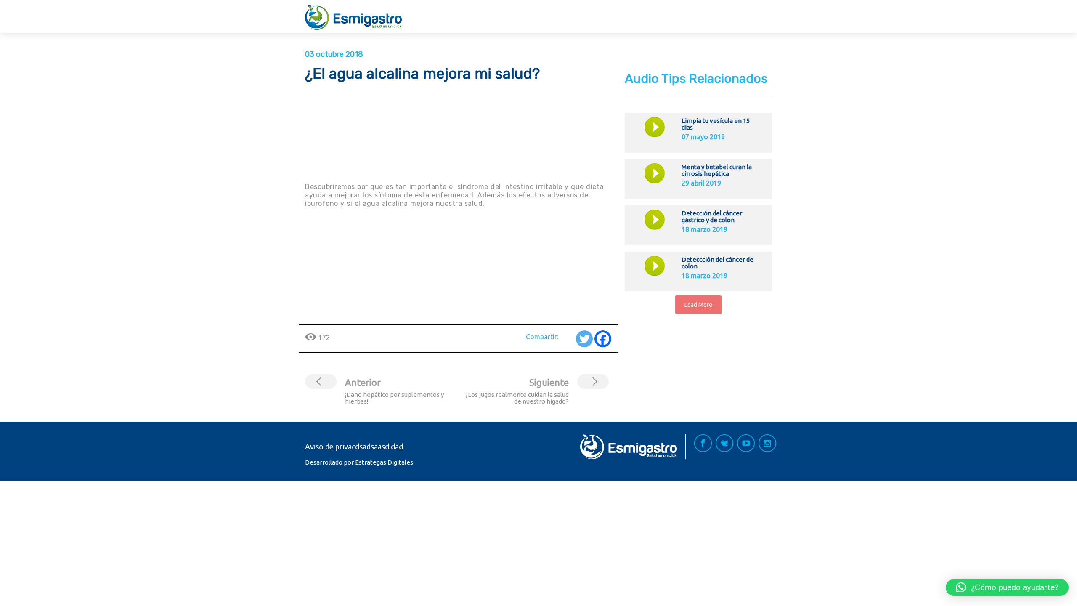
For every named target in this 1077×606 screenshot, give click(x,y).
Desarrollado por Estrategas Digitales (359, 462)
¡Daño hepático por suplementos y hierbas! (394, 398)
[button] (1007, 587)
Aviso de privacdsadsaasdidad (354, 446)
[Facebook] (602, 338)
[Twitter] (584, 338)
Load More (698, 304)
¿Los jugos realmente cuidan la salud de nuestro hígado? (517, 398)
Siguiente (549, 382)
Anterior (363, 382)
